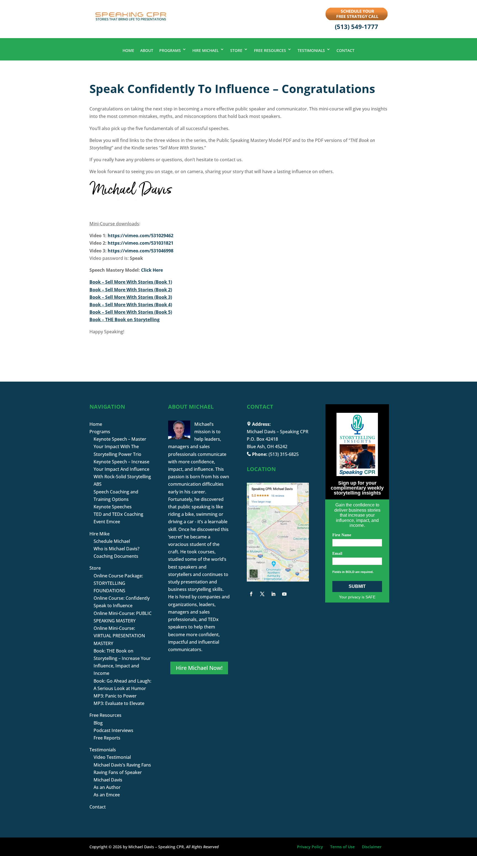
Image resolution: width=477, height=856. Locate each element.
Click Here (152, 270)
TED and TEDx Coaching (118, 514)
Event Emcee (107, 522)
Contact (345, 50)
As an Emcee (107, 795)
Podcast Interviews (113, 730)
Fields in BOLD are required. (352, 572)
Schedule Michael (112, 541)
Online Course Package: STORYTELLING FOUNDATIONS (118, 583)
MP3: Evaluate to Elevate (119, 703)
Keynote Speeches (113, 507)
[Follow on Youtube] (284, 594)
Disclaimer (371, 846)
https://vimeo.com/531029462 (140, 236)
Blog (98, 723)
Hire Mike (99, 534)
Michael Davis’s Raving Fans (122, 765)
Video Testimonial (112, 757)
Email (337, 553)
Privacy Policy (310, 846)
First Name (341, 535)
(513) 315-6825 (284, 454)
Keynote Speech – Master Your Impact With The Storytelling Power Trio (120, 446)
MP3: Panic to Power (115, 696)
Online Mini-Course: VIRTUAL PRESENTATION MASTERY (119, 635)
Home (128, 50)
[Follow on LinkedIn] (273, 594)
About (146, 50)
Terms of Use (342, 846)
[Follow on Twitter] (262, 594)
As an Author (107, 787)
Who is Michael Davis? (116, 549)
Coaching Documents (116, 556)
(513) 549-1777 (356, 26)
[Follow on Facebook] (251, 594)
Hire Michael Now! (199, 668)
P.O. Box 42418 (262, 439)
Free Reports (107, 738)
